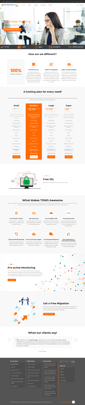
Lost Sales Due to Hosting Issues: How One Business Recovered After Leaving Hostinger (49, 379)
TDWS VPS (13, 367)
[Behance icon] (80, 1)
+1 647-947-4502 (28, 1)
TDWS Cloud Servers (31, 364)
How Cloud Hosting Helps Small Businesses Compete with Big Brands (50, 393)
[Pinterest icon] (77, 1)
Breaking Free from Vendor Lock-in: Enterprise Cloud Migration (50, 365)
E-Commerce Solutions (16, 373)
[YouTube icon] (74, 1)
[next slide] (75, 339)
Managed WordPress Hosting (17, 378)
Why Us (62, 371)
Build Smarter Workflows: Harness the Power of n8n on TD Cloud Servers (50, 387)
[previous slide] (9, 339)
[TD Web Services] (9, 5)
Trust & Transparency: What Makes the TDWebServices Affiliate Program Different (50, 372)
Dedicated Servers (15, 370)
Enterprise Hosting (15, 375)
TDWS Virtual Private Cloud (33, 380)
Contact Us (62, 377)
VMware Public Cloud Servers (33, 370)
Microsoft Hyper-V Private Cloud (33, 376)
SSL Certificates (14, 386)
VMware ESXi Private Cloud (33, 373)
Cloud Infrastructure (31, 386)
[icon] (82, 1)
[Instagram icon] (79, 1)
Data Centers (63, 380)
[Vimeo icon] (72, 1)
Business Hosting (14, 364)
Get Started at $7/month (12, 29)
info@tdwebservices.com (39, 1)
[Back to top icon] (73, 402)
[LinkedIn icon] (76, 1)
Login (81, 5)
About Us (62, 369)
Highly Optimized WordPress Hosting (17, 382)
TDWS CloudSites (31, 367)
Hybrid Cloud (30, 383)
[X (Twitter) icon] (71, 1)
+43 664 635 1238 (19, 1)
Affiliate (62, 374)
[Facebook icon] (69, 1)
